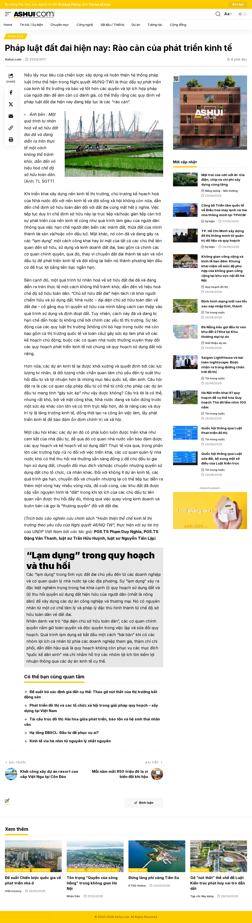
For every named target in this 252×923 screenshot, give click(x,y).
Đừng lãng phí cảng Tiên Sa (153, 877)
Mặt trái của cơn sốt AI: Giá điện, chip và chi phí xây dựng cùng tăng (223, 179)
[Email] (11, 116)
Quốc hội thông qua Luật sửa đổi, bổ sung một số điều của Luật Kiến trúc (221, 458)
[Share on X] (11, 104)
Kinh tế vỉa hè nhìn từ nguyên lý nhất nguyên (70, 741)
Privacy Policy (69, 4)
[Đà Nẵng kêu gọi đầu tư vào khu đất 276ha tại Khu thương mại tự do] (185, 332)
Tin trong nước (215, 312)
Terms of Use (99, 4)
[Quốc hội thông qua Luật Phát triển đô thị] (185, 433)
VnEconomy (13, 891)
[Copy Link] (11, 128)
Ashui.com (13, 59)
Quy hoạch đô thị (216, 287)
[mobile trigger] (9, 14)
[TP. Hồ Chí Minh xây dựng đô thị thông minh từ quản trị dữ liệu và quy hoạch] (185, 235)
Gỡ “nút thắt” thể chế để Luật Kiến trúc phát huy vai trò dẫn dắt (217, 883)
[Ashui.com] (34, 14)
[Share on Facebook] (11, 92)
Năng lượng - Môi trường (221, 191)
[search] (218, 14)
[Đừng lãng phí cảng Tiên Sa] (156, 856)
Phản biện (15, 36)
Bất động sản (18, 870)
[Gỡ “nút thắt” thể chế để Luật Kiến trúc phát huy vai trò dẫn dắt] (218, 856)
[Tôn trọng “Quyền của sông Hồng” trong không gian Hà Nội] (95, 856)
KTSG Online (137, 885)
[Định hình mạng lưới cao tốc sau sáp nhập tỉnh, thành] (185, 306)
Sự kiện (210, 221)
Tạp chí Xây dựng (202, 896)
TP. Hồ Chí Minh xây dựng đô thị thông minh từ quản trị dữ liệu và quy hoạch (222, 235)
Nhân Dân (73, 896)
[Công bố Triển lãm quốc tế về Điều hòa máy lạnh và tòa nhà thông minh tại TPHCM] (185, 210)
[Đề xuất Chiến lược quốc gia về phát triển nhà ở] (33, 856)
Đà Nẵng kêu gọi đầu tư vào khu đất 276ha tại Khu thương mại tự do (223, 332)
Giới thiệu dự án (215, 343)
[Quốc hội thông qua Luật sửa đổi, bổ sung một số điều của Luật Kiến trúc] (185, 458)
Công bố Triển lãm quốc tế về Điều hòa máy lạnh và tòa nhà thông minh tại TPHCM (224, 210)
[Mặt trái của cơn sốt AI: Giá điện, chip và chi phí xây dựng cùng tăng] (185, 179)
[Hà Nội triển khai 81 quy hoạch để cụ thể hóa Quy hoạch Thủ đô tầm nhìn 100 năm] (185, 397)
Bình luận (146, 802)
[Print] (11, 140)
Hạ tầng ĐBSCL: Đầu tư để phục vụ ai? (64, 732)
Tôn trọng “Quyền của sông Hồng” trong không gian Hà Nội (92, 883)
